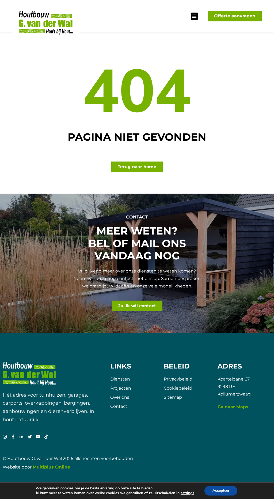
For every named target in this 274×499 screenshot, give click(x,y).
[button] (194, 16)
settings (187, 493)
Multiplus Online (51, 467)
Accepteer (220, 490)
